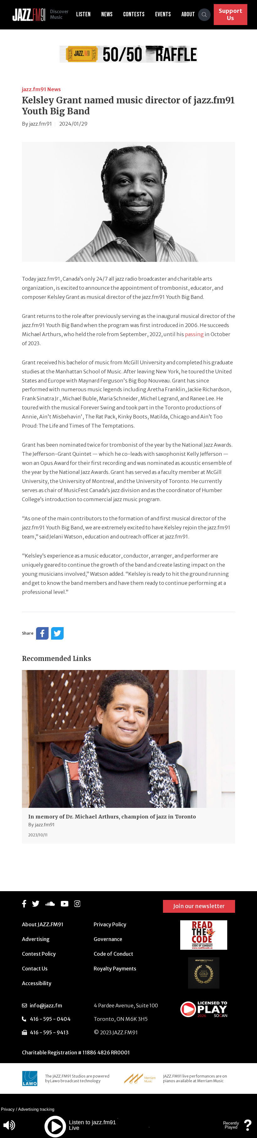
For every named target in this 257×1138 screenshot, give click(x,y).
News (107, 14)
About (188, 14)
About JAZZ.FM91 (42, 924)
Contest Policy (39, 954)
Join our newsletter (199, 906)
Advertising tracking (36, 1109)
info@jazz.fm (46, 1005)
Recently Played (231, 1125)
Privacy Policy (110, 924)
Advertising (36, 939)
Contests (133, 14)
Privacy (8, 1109)
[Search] (204, 14)
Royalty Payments (115, 968)
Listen (83, 14)
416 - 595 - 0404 (50, 1019)
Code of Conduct (113, 954)
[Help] (248, 1128)
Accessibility (36, 983)
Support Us (230, 14)
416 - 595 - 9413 (49, 1032)
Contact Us (35, 968)
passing (194, 334)
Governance (108, 939)
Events (163, 14)
